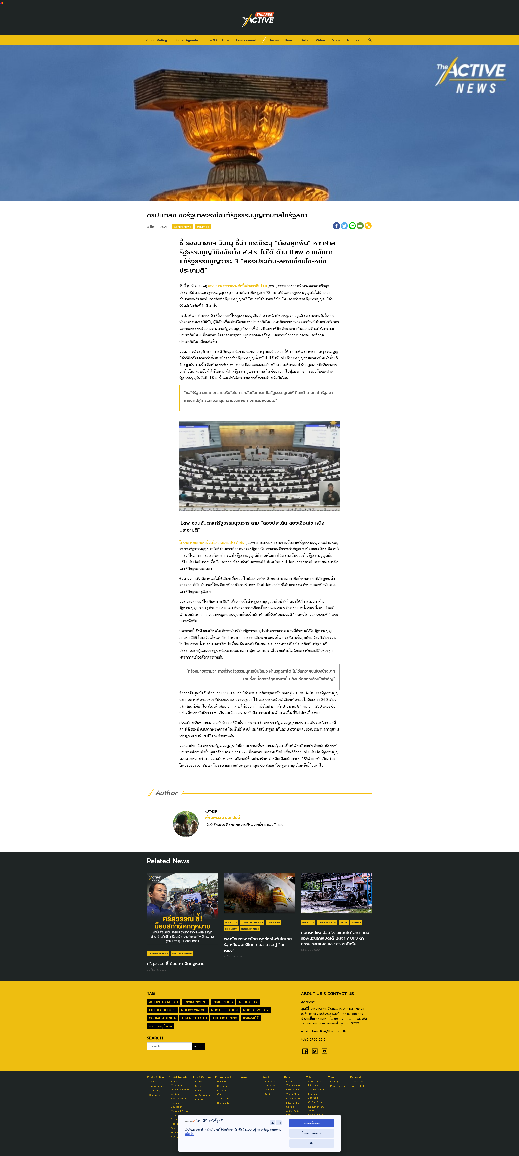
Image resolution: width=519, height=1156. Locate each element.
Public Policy (156, 40)
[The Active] (258, 20)
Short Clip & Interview (315, 1083)
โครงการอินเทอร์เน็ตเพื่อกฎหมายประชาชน (211, 542)
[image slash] (264, 40)
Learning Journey (313, 1096)
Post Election (224, 1010)
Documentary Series (316, 1108)
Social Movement (177, 1083)
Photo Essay (337, 1085)
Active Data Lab (163, 1002)
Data (304, 40)
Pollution (222, 1081)
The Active (358, 1081)
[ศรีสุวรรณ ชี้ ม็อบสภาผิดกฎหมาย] (182, 911)
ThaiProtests (158, 953)
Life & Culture (217, 40)
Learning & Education (177, 1104)
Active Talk (358, 1085)
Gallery (334, 1081)
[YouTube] (325, 1051)
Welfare (175, 1094)
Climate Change (252, 922)
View (336, 40)
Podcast (354, 40)
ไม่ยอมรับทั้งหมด (311, 1133)
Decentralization (180, 1089)
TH (279, 1122)
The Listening (224, 1018)
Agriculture (223, 1098)
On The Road (315, 1102)
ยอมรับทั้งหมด (312, 1123)
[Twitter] (344, 225)
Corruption (155, 1094)
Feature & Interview (270, 1083)
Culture (199, 1099)
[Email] (360, 225)
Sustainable (250, 928)
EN (272, 1122)
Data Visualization (293, 1083)
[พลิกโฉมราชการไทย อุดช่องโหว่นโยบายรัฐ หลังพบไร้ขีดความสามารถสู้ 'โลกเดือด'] (259, 895)
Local (344, 922)
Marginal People (180, 1111)
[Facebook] (336, 225)
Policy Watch (193, 1010)
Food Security (179, 1098)
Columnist (270, 1089)
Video (320, 40)
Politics (203, 226)
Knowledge (293, 1098)
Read (289, 40)
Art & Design (202, 1094)
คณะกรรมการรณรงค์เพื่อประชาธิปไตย (237, 286)
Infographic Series (292, 1104)
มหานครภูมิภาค (160, 1026)
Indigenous (223, 1002)
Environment (246, 40)
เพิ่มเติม (189, 1134)
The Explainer (316, 1089)
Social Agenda (186, 40)
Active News (182, 226)
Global (199, 1081)
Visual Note (293, 1094)
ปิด (311, 1143)
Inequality (248, 1002)
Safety (356, 922)
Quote (268, 1094)
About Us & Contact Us (327, 993)
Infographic (292, 1089)
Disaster (273, 922)
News (274, 40)
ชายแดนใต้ (251, 1018)
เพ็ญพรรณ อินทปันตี (222, 817)
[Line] (352, 225)
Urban (198, 1085)
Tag (151, 993)
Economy (231, 928)
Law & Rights (327, 922)
